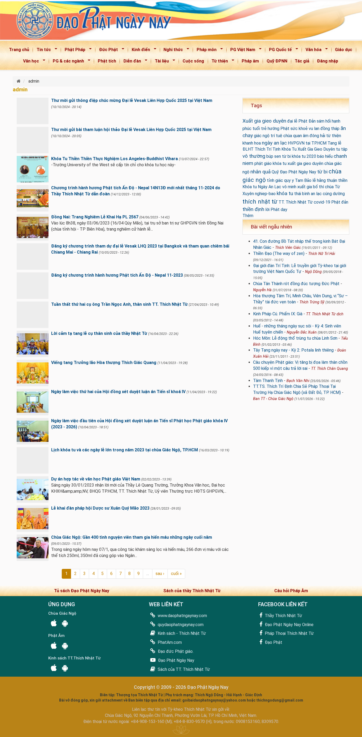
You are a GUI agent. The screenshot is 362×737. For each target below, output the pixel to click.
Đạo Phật (273, 642)
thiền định (253, 209)
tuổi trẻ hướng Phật (271, 128)
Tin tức (42, 50)
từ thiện (333, 135)
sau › (160, 573)
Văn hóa (311, 50)
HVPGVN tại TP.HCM (307, 143)
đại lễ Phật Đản (301, 121)
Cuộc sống (193, 61)
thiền (342, 180)
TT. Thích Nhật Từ (296, 202)
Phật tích (107, 61)
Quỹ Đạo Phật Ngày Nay (294, 171)
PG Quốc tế (279, 50)
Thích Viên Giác (288, 247)
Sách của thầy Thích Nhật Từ (191, 590)
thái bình (302, 193)
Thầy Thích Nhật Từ (283, 615)
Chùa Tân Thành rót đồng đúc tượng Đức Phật (296, 283)
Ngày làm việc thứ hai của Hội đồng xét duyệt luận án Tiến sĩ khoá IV (118, 391)
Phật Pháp (73, 50)
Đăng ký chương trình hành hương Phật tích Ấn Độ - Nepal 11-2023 (117, 275)
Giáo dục (343, 49)
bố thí (318, 186)
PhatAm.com (169, 642)
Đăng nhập (327, 61)
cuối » (176, 573)
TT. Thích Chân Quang (329, 368)
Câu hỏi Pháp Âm (291, 590)
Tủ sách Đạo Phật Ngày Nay (81, 590)
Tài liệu (160, 62)
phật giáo (263, 163)
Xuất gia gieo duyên (264, 121)
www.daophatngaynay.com (182, 615)
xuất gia (304, 186)
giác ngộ (262, 135)
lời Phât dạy (276, 209)
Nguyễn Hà (262, 290)
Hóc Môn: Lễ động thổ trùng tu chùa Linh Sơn (295, 338)
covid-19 (322, 202)
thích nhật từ (259, 201)
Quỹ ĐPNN (277, 61)
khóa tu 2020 (304, 156)
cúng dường (334, 193)
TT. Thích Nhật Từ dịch (324, 314)
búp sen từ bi (278, 156)
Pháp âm (250, 61)
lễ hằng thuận (324, 180)
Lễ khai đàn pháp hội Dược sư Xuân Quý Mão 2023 (100, 508)
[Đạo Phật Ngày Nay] (19, 81)
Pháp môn (205, 50)
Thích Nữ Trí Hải (321, 253)
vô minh (289, 186)
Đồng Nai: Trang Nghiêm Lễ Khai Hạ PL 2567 (94, 216)
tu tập (341, 149)
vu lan (314, 128)
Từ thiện (218, 62)
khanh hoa (251, 143)
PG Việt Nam (241, 50)
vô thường (253, 156)
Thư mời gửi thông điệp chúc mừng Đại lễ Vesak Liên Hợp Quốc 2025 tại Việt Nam (131, 100)
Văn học (29, 62)
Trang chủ (19, 49)
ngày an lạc (274, 143)
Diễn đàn (130, 62)
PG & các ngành (66, 62)
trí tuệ (276, 135)
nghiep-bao (265, 193)
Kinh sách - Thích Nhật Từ (181, 633)
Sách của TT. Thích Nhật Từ (183, 669)
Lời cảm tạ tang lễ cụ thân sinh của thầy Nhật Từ (99, 333)
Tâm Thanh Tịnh (268, 380)
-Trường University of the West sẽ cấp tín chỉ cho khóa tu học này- (113, 164)
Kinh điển (139, 50)
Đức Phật (107, 50)
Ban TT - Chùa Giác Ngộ (273, 399)
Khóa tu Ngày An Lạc (261, 186)
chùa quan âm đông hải (304, 135)
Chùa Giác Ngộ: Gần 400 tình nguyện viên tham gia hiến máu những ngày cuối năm (131, 537)
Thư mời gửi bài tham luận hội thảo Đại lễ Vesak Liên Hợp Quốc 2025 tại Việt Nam (131, 129)
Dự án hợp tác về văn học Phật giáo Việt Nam (95, 479)
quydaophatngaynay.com (180, 624)
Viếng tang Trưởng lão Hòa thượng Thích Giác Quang (103, 362)
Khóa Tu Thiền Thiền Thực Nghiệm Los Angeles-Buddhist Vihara (114, 158)
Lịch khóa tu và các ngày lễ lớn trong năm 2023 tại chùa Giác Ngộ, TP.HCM (124, 449)
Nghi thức (171, 50)
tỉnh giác (275, 180)
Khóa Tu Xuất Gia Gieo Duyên (308, 149)
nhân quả (260, 172)
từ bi (322, 172)
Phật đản (339, 202)
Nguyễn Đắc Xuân (302, 332)
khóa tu (285, 193)
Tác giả (302, 61)
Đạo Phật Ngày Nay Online (289, 624)
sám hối (324, 121)
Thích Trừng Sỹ (311, 302)
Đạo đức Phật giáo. (175, 651)
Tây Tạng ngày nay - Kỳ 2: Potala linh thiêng (293, 350)
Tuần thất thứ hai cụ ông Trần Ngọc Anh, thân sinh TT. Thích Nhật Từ (119, 304)
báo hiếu (325, 156)
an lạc (316, 193)
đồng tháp (329, 128)
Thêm (247, 215)
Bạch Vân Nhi (297, 381)
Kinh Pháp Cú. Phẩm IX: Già (277, 313)
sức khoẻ (299, 128)
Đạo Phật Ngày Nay (175, 660)
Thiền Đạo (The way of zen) (278, 253)
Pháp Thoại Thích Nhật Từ (289, 633)
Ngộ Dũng (313, 271)
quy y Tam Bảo (297, 180)
